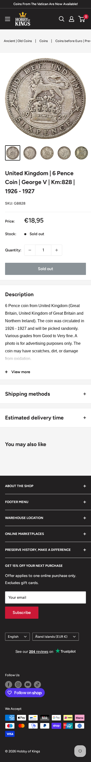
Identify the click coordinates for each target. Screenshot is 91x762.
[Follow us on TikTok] (37, 684)
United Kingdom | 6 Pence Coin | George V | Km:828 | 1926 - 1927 (40, 182)
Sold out (45, 268)
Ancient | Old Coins (18, 41)
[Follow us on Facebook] (8, 684)
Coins (43, 41)
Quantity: (13, 250)
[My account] (71, 19)
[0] (82, 19)
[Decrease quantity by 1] (30, 250)
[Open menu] (7, 19)
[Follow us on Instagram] (18, 684)
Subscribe (22, 612)
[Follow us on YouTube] (27, 684)
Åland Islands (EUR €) (51, 636)
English (13, 636)
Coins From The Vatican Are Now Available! (45, 4)
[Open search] (61, 19)
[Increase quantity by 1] (56, 250)
